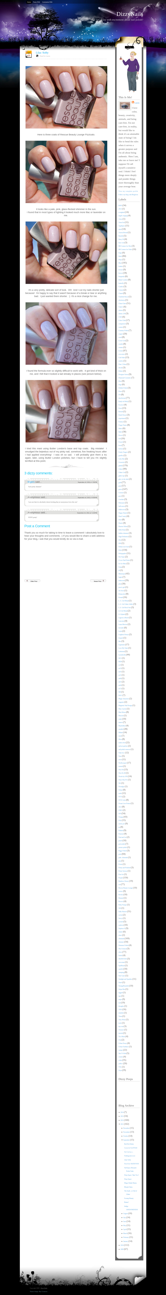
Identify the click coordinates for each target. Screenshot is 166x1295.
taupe (120, 999)
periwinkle (122, 844)
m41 (120, 672)
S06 (120, 908)
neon (120, 759)
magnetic (121, 702)
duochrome (122, 398)
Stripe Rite (122, 989)
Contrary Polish (124, 330)
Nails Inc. (122, 753)
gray (120, 486)
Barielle (121, 236)
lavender (121, 628)
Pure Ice (121, 874)
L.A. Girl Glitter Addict (126, 604)
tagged (121, 993)
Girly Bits (122, 459)
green (120, 489)
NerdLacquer (123, 763)
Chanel (121, 293)
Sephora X (122, 928)
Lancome (122, 621)
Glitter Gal (122, 472)
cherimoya (122, 300)
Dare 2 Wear (123, 364)
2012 (120, 209)
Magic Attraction (124, 699)
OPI (120, 814)
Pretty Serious (123, 871)
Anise (121, 219)
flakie (120, 432)
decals (121, 368)
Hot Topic (122, 557)
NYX (120, 797)
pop (120, 861)
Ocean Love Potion (125, 803)
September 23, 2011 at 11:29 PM (87, 513)
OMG (121, 810)
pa (119, 827)
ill (119, 570)
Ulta (120, 1040)
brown (121, 273)
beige (120, 253)
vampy (121, 1050)
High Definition (124, 537)
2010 (122, 1245)
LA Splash (122, 614)
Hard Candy (122, 516)
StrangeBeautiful (124, 986)
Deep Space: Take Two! (131, 1175)
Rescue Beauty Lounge (126, 888)
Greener (121, 493)
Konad (121, 597)
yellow (121, 1064)
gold (120, 482)
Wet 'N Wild (122, 1053)
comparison (122, 324)
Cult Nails (122, 357)
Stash (120, 982)
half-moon (122, 506)
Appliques (122, 226)
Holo (120, 550)
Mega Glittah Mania (130, 1183)
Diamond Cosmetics (125, 378)
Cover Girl (122, 341)
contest (121, 327)
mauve (121, 722)
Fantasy (121, 422)
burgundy (122, 276)
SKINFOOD (123, 959)
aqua (120, 229)
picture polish (123, 847)
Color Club (122, 320)
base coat (122, 243)
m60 (120, 678)
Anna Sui (122, 222)
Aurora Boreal (123, 232)
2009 (122, 1249)
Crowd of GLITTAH (130, 1148)
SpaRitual (122, 966)
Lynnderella (122, 655)
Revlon (121, 895)
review (121, 891)
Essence (121, 405)
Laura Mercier (123, 624)
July (124, 1217)
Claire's (121, 307)
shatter (121, 932)
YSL (120, 1067)
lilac (120, 641)
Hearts (121, 523)
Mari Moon (122, 712)
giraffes (121, 455)
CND (120, 317)
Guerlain (121, 499)
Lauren (136, 103)
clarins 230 (122, 314)
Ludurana (122, 651)
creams (121, 347)
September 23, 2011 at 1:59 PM (87, 482)
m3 (120, 665)
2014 (122, 1112)
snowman (122, 962)
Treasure (121, 1030)
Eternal (121, 412)
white (120, 1060)
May (124, 1225)
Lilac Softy (42, 52)
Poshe (121, 864)
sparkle (121, 969)
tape (120, 996)
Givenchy (122, 462)
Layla (120, 631)
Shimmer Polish (124, 945)
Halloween (122, 509)
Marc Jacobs (123, 709)
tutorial (121, 1033)
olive (120, 807)
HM (120, 543)
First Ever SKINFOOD (131, 1164)
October (126, 1136)
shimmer (121, 942)
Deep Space (128, 1179)
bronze (121, 270)
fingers (31, 482)
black (120, 256)
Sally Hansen (123, 911)
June (124, 1221)
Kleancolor (122, 594)
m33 (120, 668)
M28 (120, 662)
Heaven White (123, 526)
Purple (121, 878)
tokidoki (121, 1013)
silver (120, 952)
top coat (121, 1026)
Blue (120, 263)
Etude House (123, 415)
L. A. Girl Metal (124, 601)
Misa (120, 739)
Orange (121, 817)
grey (120, 496)
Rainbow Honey (124, 881)
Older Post (33, 581)
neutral (121, 766)
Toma (120, 1016)
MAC (121, 695)
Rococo (121, 901)
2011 (122, 1124)
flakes (121, 428)
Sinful (121, 955)
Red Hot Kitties (129, 1144)
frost (120, 445)
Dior (120, 381)
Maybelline (122, 726)
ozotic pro (122, 824)
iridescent (122, 580)
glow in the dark (124, 479)
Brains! (126, 1202)
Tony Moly (122, 1020)
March (125, 1233)
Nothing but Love (129, 1156)
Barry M (121, 239)
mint (120, 736)
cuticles (121, 361)
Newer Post (97, 581)
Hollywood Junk (124, 547)
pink (120, 854)
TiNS (120, 1009)
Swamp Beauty (129, 1198)
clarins (121, 310)
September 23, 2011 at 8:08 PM (87, 497)
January (125, 1241)
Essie (120, 408)
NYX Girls (122, 800)
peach (120, 841)
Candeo (121, 287)
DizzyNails (129, 14)
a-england (122, 212)
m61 (120, 682)
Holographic (123, 553)
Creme (121, 351)
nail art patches (123, 746)
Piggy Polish (123, 851)
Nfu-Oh (121, 770)
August (125, 1213)
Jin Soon (121, 591)
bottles (121, 266)
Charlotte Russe (124, 297)
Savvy (121, 918)
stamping (122, 972)
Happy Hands (123, 513)
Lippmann (122, 645)
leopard (121, 638)
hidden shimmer (124, 533)
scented (121, 922)
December (126, 1128)
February (126, 1237)
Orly (120, 820)
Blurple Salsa (128, 1187)
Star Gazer (122, 976)
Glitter (121, 469)
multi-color (122, 743)
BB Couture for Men (125, 246)
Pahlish (121, 830)
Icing (120, 567)
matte (120, 719)
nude (120, 793)
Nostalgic (122, 786)
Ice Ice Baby (123, 564)
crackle (121, 344)
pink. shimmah (123, 857)
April (125, 1229)
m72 (120, 689)
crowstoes (122, 354)
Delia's (121, 371)
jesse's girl (122, 587)
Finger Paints (123, 425)
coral (120, 337)
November (126, 1132)
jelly (120, 584)
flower (121, 435)
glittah (121, 466)
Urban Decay (123, 1043)
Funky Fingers (123, 452)
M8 (120, 692)
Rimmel (121, 898)
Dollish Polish (123, 388)
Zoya (120, 1070)
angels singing (123, 216)
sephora (121, 925)
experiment (122, 418)
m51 (120, 675)
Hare (120, 520)
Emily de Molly (124, 401)
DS (120, 395)
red (120, 884)
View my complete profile (128, 191)
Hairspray (122, 503)
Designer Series (124, 374)
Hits (120, 540)
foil (120, 439)
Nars (120, 756)
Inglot (121, 577)
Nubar (121, 790)
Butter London (123, 280)
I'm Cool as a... (128, 1152)
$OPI (120, 205)
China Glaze (122, 303)
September (126, 1140)
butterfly (121, 283)
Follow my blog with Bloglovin (128, 195)
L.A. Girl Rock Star (125, 607)
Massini (121, 716)
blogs (120, 260)
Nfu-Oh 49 (122, 773)
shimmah (122, 939)
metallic (121, 729)
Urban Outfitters (124, 1047)
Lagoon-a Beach (124, 618)
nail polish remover (125, 749)
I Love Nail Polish (124, 560)
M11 (120, 658)
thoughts (121, 1006)
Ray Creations (43, 1291)
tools (120, 1023)
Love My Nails (123, 648)
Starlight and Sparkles (125, 979)
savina (121, 915)
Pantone (121, 834)
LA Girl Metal (123, 611)
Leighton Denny (124, 634)
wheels (121, 1057)
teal (120, 1003)
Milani (121, 732)
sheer (120, 935)
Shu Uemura (123, 949)
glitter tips (122, 476)
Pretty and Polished (125, 868)
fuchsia (121, 449)
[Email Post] (106, 465)
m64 (120, 685)
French (121, 442)
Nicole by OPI (123, 776)
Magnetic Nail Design (125, 705)
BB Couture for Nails (125, 249)
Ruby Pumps (123, 905)
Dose (120, 391)
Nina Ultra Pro (123, 780)
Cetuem (121, 290)
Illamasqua (122, 574)
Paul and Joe (123, 837)
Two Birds (122, 1036)
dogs (120, 384)
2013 (122, 1116)
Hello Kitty (122, 530)
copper (121, 334)
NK (120, 783)
